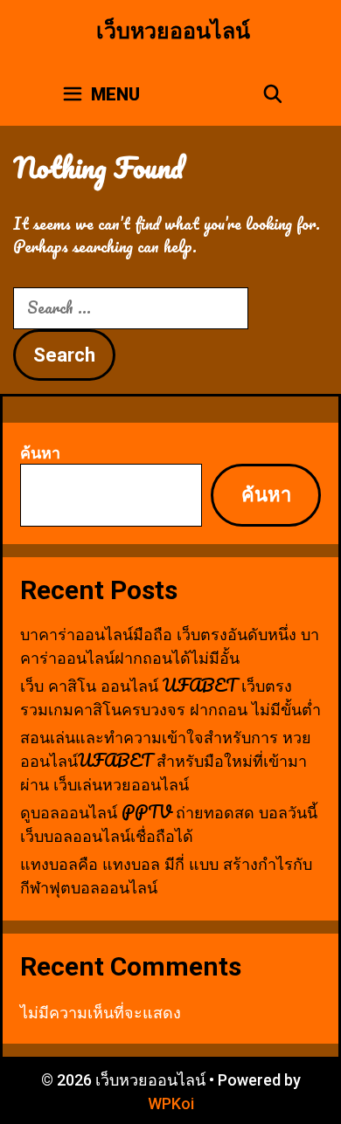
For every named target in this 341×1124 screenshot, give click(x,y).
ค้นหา (40, 451)
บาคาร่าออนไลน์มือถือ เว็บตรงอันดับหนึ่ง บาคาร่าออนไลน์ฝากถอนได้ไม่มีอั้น (169, 645)
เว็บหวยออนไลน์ (173, 31)
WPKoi (171, 1103)
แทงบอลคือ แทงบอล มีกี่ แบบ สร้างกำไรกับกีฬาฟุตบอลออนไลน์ (166, 875)
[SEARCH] (273, 94)
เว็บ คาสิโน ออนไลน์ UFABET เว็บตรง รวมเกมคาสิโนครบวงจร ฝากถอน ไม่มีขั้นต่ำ (170, 697)
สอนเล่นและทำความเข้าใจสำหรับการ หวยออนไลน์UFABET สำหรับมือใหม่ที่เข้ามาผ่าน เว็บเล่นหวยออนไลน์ (165, 760)
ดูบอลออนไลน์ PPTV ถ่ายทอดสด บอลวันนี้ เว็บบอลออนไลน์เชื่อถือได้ (168, 823)
